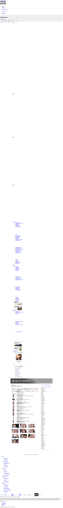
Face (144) (42, 408)
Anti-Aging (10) (43, 388)
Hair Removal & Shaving (19, 239)
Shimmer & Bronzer (18, 252)
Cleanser (17, 260)
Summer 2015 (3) (43, 445)
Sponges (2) (42, 441)
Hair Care (13, 265)
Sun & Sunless (18, 250)
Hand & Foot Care (18, 247)
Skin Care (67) (43, 439)
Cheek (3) (42, 395)
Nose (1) (42, 435)
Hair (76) (42, 416)
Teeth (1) (42, 446)
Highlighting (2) (43, 423)
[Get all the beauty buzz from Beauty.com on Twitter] (12, 495)
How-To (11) (42, 425)
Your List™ (3, 8)
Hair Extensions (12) (43, 418)
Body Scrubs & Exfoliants (19, 223)
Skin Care (13, 93)
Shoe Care (17, 323)
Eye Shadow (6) (43, 403)
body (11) (42, 392)
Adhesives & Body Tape (19, 331)
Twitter (28, 391)
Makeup (13, 137)
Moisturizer (17, 261)
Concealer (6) (42, 399)
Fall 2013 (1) (42, 411)
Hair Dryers (17, 278)
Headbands (17, 288)
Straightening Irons (18, 279)
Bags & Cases (17, 311)
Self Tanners (17, 251)
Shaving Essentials (18, 262)
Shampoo (17, 266)
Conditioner (17, 267)
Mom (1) (42, 431)
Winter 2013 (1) (43, 448)
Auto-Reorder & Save (5, 9)
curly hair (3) (42, 402)
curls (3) (42, 401)
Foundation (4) (43, 414)
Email (33, 388)
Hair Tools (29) (43, 420)
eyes (41, 405)
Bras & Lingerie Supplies (19, 324)
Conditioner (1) (43, 400)
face (41, 407)
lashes (42, 426)
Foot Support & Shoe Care (19, 321)
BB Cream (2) (42, 390)
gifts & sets (17, 263)
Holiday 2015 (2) (43, 424)
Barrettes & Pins (18, 287)
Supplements (17, 237)
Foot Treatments (18, 248)
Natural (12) (42, 434)
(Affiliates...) (28, 388)
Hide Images (36, 388)
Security (3, 504)
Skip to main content (3, 0)
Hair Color (17, 270)
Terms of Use (4, 503)
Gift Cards (17, 313)
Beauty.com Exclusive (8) (44, 391)
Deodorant (17, 238)
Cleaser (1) (42, 397)
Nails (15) (42, 433)
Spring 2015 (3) (43, 444)
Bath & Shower (18, 222)
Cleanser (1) (42, 396)
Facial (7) (42, 410)
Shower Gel (17, 224)
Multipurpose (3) (43, 432)
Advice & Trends (14, 351)
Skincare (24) (42, 440)
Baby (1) (42, 389)
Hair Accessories (18, 286)
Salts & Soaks (17, 225)
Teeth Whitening (18, 240)
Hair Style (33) (43, 419)
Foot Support (17, 322)
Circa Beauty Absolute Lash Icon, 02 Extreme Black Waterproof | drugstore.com (23, 421)
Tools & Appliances (18, 276)
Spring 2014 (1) (43, 443)
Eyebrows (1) (42, 404)
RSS (2, 505)
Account (3, 7)
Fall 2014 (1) (42, 412)
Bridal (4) (42, 393)
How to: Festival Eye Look (16, 386)
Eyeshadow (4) (43, 406)
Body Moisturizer (18, 235)
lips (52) (42, 428)
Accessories (13, 310)
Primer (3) (42, 437)
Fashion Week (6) (43, 413)
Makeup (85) (42, 429)
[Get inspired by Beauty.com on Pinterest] (20, 495)
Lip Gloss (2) (42, 427)
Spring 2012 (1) (43, 442)
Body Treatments (18, 236)
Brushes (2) (42, 394)
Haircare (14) (42, 421)
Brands (13, 22)
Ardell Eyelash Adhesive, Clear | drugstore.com (23, 399)
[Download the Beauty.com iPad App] (36, 496)
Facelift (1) (42, 409)
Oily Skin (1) (42, 436)
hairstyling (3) (42, 422)
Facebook (16, 391)
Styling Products (18, 268)
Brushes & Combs (18, 277)
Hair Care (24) (42, 417)
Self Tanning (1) (43, 438)
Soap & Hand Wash (18, 226)
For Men (17, 259)
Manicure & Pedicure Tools (19, 249)
